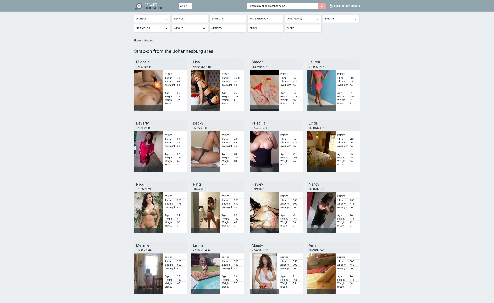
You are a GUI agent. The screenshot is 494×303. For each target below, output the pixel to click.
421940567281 (202, 67)
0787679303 (143, 128)
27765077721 (260, 250)
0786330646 (143, 67)
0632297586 (200, 128)
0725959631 (259, 128)
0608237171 (316, 189)
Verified (217, 28)
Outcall (255, 28)
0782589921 (143, 189)
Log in (347, 5)
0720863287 (316, 67)
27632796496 (201, 250)
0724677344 (143, 250)
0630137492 (316, 128)
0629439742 (316, 250)
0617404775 (259, 67)
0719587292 (259, 189)
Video (290, 28)
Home (138, 40)
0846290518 (200, 189)
